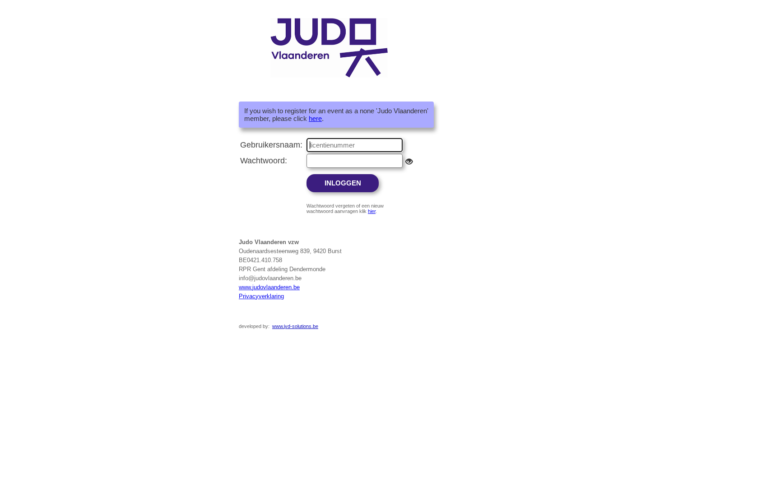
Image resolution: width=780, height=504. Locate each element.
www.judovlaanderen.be (269, 287)
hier (372, 211)
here (315, 118)
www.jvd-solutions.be (295, 326)
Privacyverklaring (261, 296)
